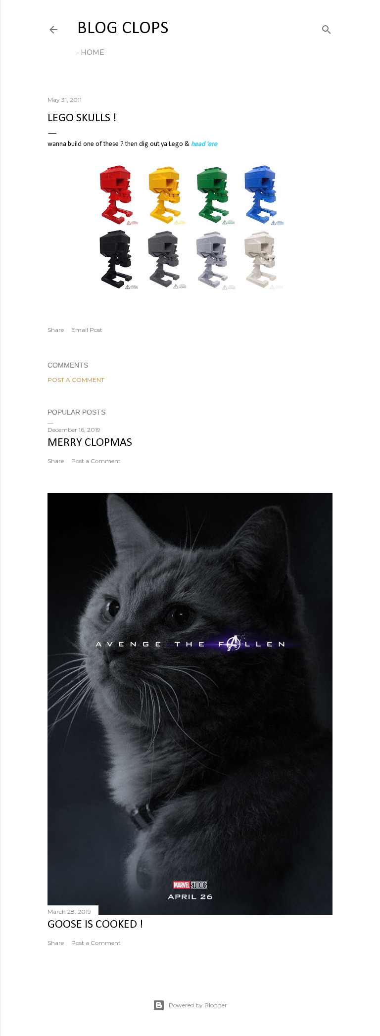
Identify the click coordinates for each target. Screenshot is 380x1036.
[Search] (326, 27)
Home (92, 52)
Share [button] (56, 329)
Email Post (86, 329)
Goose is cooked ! (95, 925)
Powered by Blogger (198, 1005)
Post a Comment (76, 379)
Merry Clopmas (90, 443)
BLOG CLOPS (122, 29)
